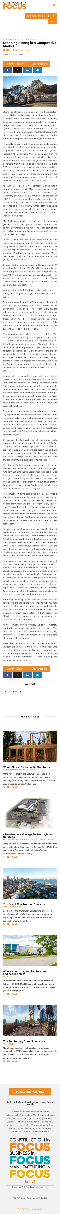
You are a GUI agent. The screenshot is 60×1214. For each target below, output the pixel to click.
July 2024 (36, 39)
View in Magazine (16, 63)
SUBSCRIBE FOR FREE (30, 1091)
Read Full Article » (11, 787)
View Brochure (39, 63)
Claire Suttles (17, 54)
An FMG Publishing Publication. (30, 1209)
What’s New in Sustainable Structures (26, 768)
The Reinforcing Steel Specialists (24, 1042)
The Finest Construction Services (24, 905)
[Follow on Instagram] (34, 1181)
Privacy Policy (42, 1187)
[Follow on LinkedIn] (26, 1181)
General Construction (16, 39)
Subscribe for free (41, 16)
